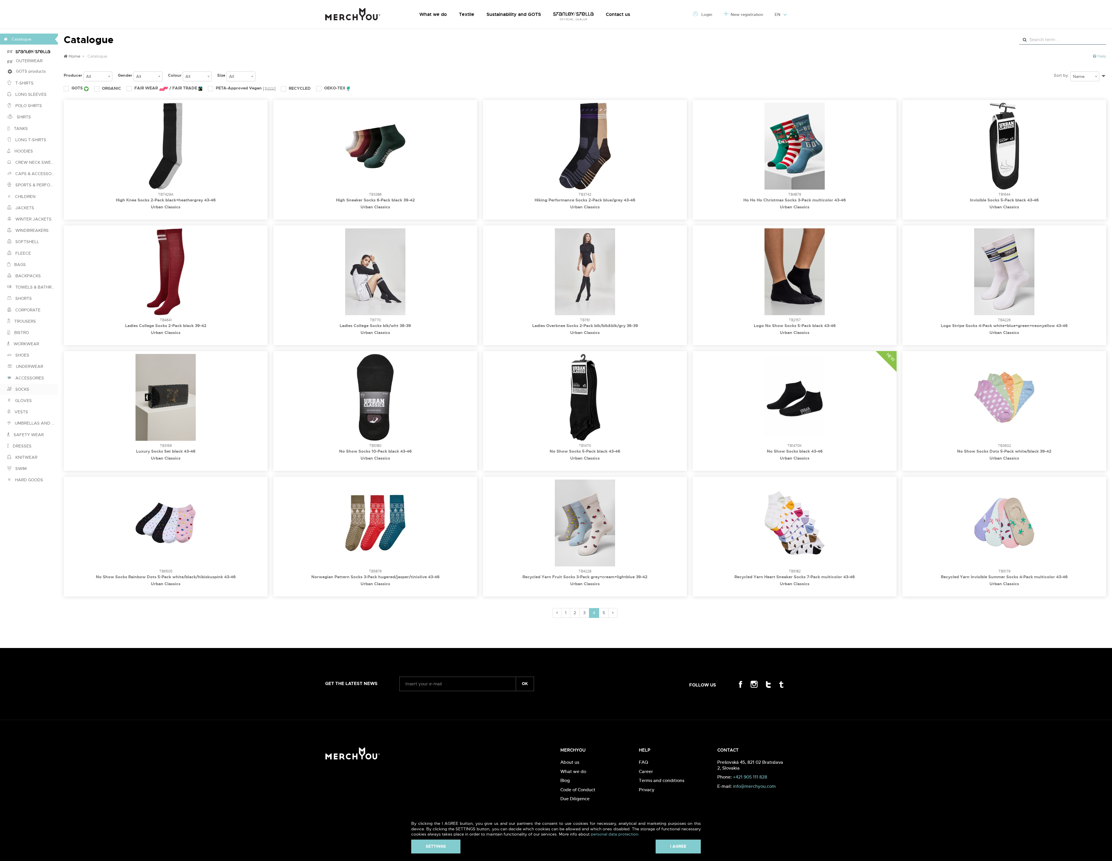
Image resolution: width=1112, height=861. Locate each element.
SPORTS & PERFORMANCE (36, 185)
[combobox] (97, 76)
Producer (73, 75)
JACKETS (24, 207)
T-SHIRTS (24, 83)
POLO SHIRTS (28, 105)
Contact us (618, 14)
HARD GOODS (28, 479)
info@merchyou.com (754, 786)
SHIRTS (23, 117)
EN (778, 14)
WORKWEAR (25, 343)
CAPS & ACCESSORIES (36, 173)
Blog (565, 780)
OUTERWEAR (27, 60)
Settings (436, 846)
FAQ (643, 762)
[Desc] (1103, 75)
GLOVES (23, 400)
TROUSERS (24, 321)
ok (525, 683)
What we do (433, 14)
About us (569, 762)
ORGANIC (111, 88)
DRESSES (22, 446)
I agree (678, 846)
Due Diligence (575, 798)
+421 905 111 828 (750, 777)
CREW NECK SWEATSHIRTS (36, 162)
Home (73, 56)
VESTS (20, 411)
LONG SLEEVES (30, 94)
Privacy (646, 789)
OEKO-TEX (335, 88)
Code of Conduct (577, 789)
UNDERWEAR (29, 366)
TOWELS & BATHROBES (36, 287)
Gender (125, 75)
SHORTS (23, 298)
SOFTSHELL (26, 241)
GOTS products (29, 71)
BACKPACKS (27, 275)
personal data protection (614, 834)
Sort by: (1061, 75)
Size (221, 75)
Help (1101, 56)
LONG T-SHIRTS (30, 139)
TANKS (20, 128)
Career (646, 771)
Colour (175, 75)
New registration (747, 14)
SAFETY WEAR (28, 434)
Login (706, 14)
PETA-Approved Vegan (239, 88)
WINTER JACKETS (33, 219)
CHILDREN (25, 196)
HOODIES (23, 151)
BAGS (19, 264)
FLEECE (22, 253)
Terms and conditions (661, 780)
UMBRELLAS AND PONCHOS (36, 423)
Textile (466, 14)
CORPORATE (27, 310)
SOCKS (21, 389)
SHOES (21, 355)
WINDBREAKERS (31, 230)
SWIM (20, 468)
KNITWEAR (25, 457)
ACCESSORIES (29, 378)
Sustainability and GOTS (514, 14)
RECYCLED (300, 88)
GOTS (78, 88)
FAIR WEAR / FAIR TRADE (166, 88)
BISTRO (21, 332)
